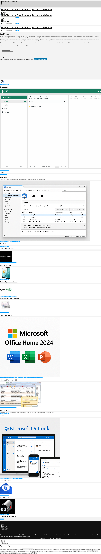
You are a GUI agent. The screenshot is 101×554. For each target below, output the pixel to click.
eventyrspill (57, 549)
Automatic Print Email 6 (7, 315)
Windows (34, 553)
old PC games (41, 551)
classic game (9, 549)
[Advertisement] (50, 70)
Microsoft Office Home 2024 (8, 380)
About (3, 524)
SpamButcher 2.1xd (5, 265)
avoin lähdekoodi (3, 549)
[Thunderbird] (45, 240)
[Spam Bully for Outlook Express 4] (6, 295)
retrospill (90, 551)
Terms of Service (5, 528)
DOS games (54, 549)
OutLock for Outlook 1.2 (7, 248)
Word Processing (39, 377)
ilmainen (86, 549)
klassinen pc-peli (9, 551)
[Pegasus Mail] (2, 83)
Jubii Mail (2, 172)
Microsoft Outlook (5, 480)
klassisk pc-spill (14, 551)
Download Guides (5, 21)
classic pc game (18, 549)
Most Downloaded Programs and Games (9, 1)
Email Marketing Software (7, 51)
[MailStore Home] (27, 412)
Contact (3, 525)
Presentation (30, 377)
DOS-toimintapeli (40, 549)
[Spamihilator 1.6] (20, 406)
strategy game (19, 553)
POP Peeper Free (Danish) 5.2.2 (9, 516)
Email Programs (3, 84)
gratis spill (82, 549)
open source (46, 551)
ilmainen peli (97, 549)
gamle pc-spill (72, 549)
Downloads (6, 59)
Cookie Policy (4, 527)
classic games (13, 549)
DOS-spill (35, 549)
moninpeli (37, 551)
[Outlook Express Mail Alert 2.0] (6, 278)
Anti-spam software (6, 50)
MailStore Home (4, 416)
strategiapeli (8, 553)
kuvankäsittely (26, 551)
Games (3, 13)
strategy (14, 553)
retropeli (82, 551)
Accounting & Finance (4, 377)
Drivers (3, 20)
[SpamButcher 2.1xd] (6, 261)
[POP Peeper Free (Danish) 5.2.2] (7, 513)
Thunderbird (3, 244)
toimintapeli (23, 553)
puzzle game (60, 551)
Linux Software (9, 241)
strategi (95, 551)
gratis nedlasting (77, 549)
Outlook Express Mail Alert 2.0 (8, 282)
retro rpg (85, 551)
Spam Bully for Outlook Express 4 (9, 298)
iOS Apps (13, 478)
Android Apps (2, 478)
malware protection (32, 551)
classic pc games (27, 549)
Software (4, 12)
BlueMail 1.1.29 (4, 497)
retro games (76, 551)
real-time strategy (64, 551)
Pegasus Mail (3, 87)
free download (62, 549)
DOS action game (45, 549)
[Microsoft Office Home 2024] (30, 376)
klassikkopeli (3, 551)
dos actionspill (50, 549)
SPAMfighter (3, 177)
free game (67, 549)
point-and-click (52, 551)
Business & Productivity (12, 377)
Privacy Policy (4, 526)
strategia (3, 553)
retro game (69, 551)
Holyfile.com (58, 538)
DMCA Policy (4, 529)
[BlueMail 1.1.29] (6, 493)
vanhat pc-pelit (28, 553)
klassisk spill (20, 551)
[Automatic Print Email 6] (6, 311)
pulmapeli (57, 551)
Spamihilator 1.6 (4, 410)
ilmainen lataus (91, 549)
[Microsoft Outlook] (30, 477)
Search (17, 17)
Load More (2, 519)
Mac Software (14, 241)
